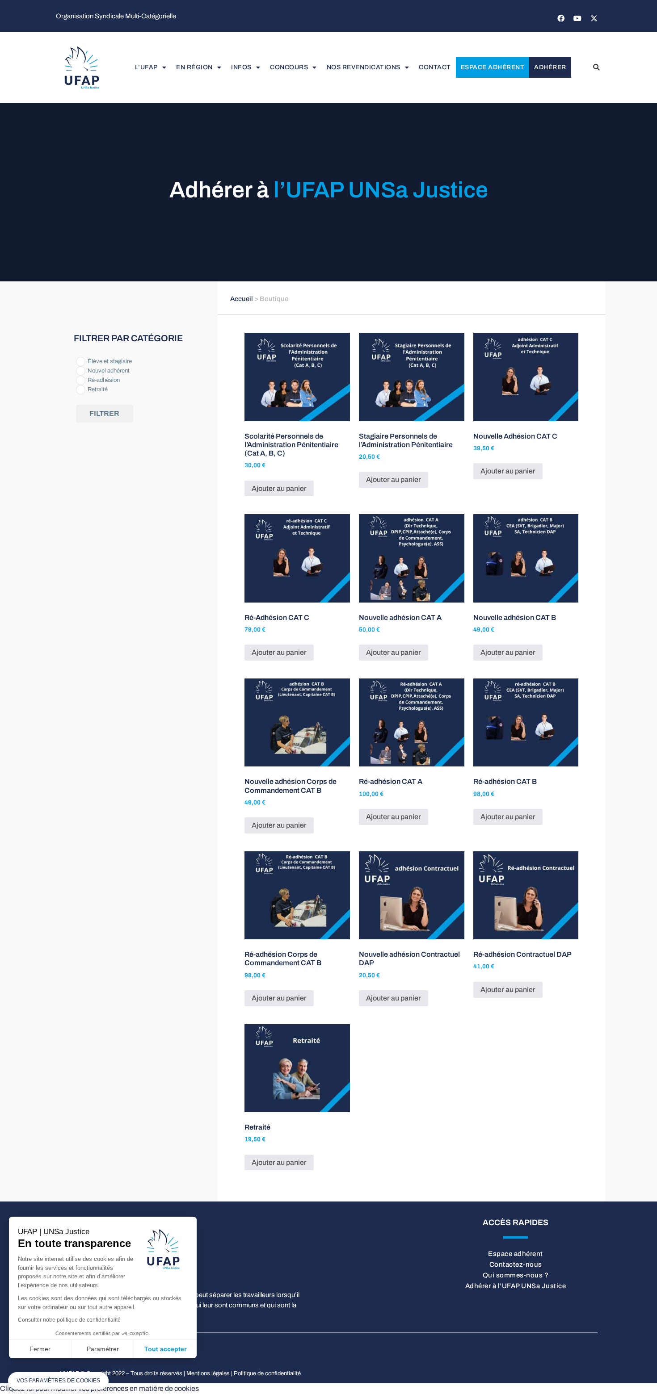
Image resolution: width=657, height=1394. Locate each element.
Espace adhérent (493, 67)
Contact (435, 67)
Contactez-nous (515, 1264)
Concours (289, 67)
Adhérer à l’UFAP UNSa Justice (515, 1285)
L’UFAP (146, 67)
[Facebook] (561, 18)
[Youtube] (577, 18)
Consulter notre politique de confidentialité (69, 1320)
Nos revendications (363, 67)
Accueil (241, 298)
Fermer (40, 1348)
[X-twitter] (594, 18)
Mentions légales (208, 1373)
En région (194, 67)
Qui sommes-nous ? (516, 1275)
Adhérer (550, 67)
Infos (241, 67)
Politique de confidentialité (267, 1373)
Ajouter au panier (279, 488)
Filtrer (104, 413)
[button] (596, 67)
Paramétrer (103, 1348)
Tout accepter (165, 1348)
